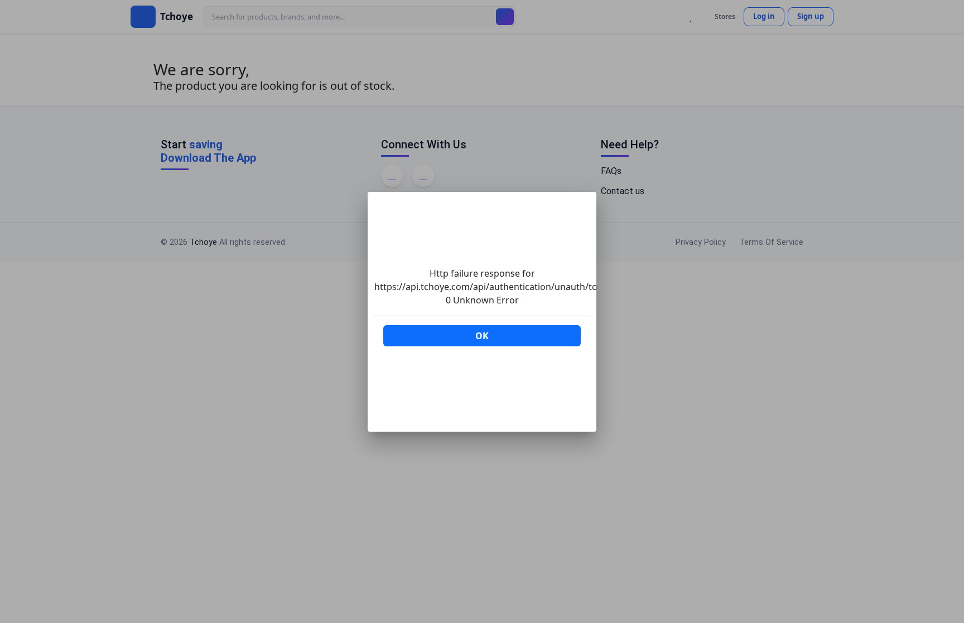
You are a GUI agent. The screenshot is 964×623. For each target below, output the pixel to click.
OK (482, 336)
